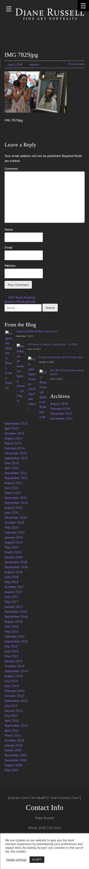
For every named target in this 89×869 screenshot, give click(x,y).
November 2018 (16, 562)
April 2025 (12, 428)
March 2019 (13, 552)
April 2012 (12, 720)
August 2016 (14, 621)
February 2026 (60, 408)
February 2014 (15, 691)
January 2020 (14, 537)
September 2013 (16, 701)
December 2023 (16, 453)
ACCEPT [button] (37, 859)
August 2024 (14, 438)
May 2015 (11, 656)
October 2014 (14, 666)
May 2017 (11, 602)
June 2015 (12, 651)
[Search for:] (23, 307)
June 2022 (12, 488)
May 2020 (11, 527)
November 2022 (16, 473)
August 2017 (14, 592)
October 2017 (14, 587)
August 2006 (14, 765)
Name (9, 229)
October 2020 (14, 522)
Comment (12, 168)
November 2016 (16, 611)
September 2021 (16, 503)
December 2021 (16, 498)
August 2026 (59, 403)
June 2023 (12, 463)
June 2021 (12, 512)
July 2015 (11, 646)
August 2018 (14, 572)
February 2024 (15, 448)
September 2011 (16, 725)
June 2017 (12, 597)
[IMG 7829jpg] (36, 92)
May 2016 (11, 631)
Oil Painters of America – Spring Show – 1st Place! (52, 344)
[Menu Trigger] (8, 8)
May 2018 (11, 582)
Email (8, 247)
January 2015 (14, 661)
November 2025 (61, 418)
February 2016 (15, 636)
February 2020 (15, 532)
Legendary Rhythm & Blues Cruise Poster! (37, 331)
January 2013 (14, 710)
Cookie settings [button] (16, 860)
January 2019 (14, 557)
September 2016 (16, 616)
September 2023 (16, 458)
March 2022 (13, 493)
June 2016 (12, 626)
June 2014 (12, 686)
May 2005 (11, 770)
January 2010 (14, 745)
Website (10, 265)
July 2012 (11, 715)
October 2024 (14, 433)
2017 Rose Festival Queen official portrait (20, 299)
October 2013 (14, 696)
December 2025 (61, 413)
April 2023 (12, 468)
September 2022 (16, 478)
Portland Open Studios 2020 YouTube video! (61, 357)
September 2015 (16, 641)
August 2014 (14, 676)
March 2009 (13, 750)
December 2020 (16, 517)
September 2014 (16, 671)
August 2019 (14, 542)
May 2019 (11, 547)
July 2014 (11, 681)
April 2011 (12, 730)
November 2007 (16, 755)
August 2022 (14, 483)
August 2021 (14, 507)
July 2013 (11, 706)
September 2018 (16, 567)
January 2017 (14, 607)
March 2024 (13, 443)
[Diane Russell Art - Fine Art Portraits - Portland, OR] (45, 14)
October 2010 (14, 740)
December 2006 (16, 760)
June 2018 (12, 577)
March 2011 (13, 735)
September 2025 (16, 423)
